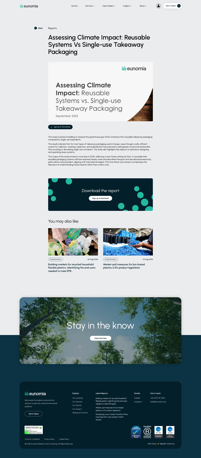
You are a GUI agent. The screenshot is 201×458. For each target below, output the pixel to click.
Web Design (152, 444)
